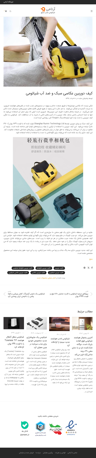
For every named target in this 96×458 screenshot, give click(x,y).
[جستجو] (10, 11)
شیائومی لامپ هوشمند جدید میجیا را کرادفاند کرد (60, 342)
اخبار (54, 278)
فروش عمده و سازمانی (26, 452)
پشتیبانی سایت (83, 98)
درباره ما (38, 452)
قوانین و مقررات (60, 452)
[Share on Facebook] (91, 268)
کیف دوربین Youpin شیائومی (22, 268)
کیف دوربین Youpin (43, 268)
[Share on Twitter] (88, 268)
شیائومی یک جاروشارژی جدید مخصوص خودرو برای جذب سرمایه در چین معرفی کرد (37, 342)
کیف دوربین (58, 268)
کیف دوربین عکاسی (38, 272)
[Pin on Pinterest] (85, 268)
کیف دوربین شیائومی (55, 272)
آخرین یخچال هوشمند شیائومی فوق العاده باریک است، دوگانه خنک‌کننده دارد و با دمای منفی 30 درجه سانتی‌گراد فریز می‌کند (82, 346)
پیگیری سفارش (48, 452)
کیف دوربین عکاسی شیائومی (17, 272)
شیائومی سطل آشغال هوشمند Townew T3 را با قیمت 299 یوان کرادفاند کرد (14, 342)
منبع (90, 259)
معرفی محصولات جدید (44, 278)
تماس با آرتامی (72, 452)
